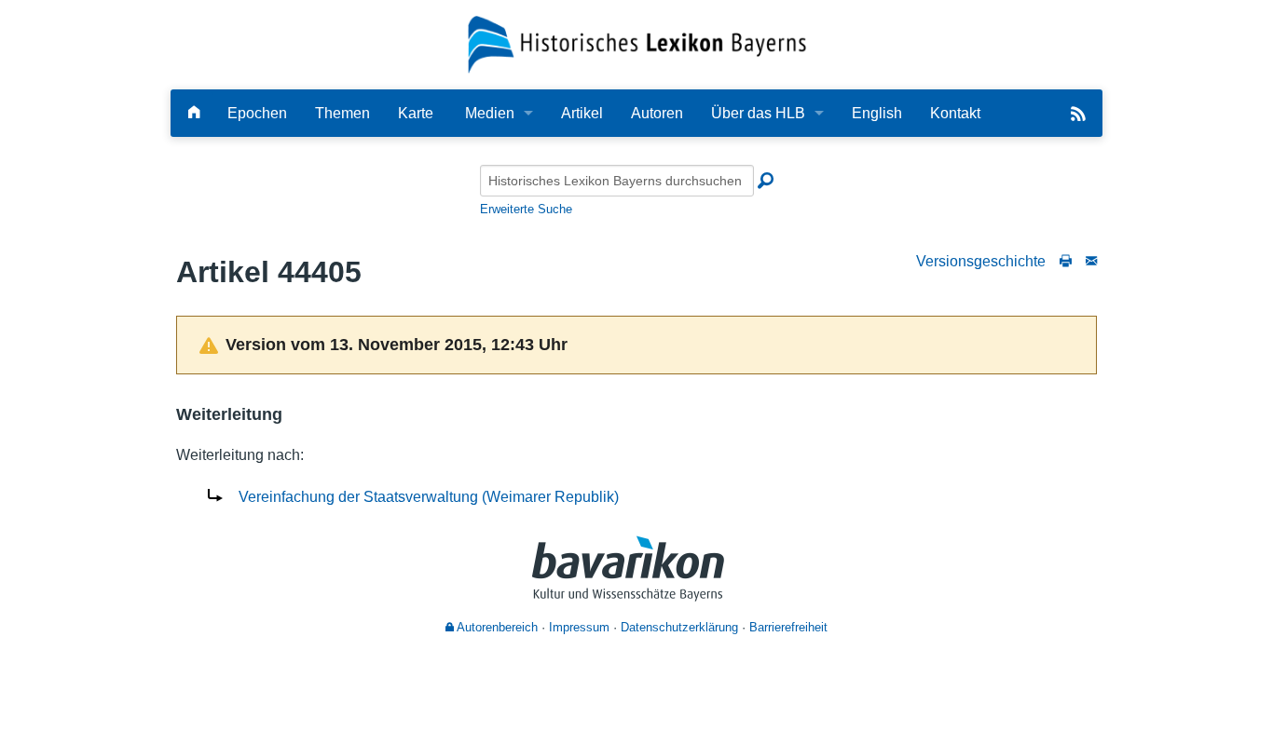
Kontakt (955, 113)
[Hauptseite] (193, 113)
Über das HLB (758, 113)
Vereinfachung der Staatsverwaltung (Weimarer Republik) (429, 497)
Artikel (582, 113)
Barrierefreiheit (788, 627)
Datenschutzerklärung (679, 627)
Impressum (579, 627)
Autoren (657, 113)
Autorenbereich (496, 627)
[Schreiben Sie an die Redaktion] (1091, 261)
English (877, 113)
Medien (489, 113)
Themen (342, 113)
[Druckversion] (1066, 261)
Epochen (257, 113)
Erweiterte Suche (526, 209)
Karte (415, 113)
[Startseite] (637, 43)
